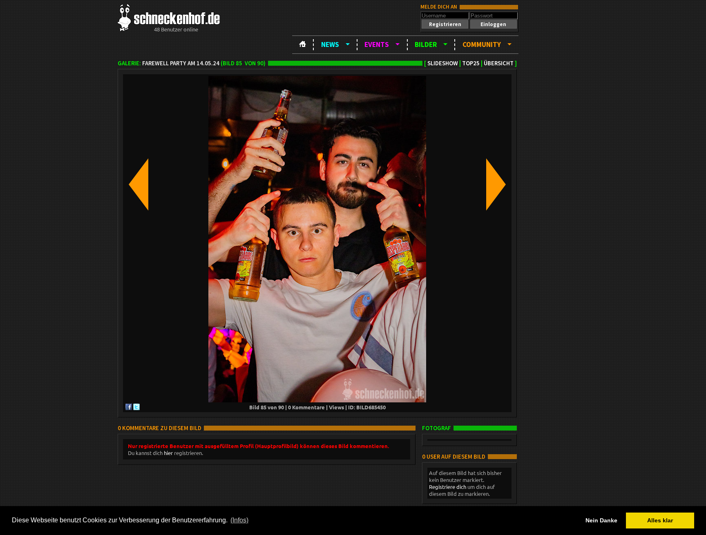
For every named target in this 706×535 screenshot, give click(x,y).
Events (376, 44)
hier (168, 452)
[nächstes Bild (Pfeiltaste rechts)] (496, 185)
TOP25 (471, 63)
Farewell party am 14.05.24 (180, 63)
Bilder (426, 44)
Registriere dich (447, 486)
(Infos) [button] (239, 520)
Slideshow (442, 63)
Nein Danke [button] (601, 520)
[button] (445, 24)
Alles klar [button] (660, 520)
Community (481, 44)
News (330, 44)
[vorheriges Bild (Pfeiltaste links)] (138, 185)
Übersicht (499, 63)
